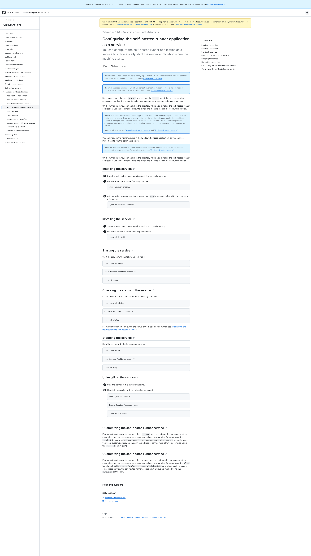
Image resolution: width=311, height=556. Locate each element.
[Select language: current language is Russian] (307, 12)
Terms (122, 517)
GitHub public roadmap (152, 78)
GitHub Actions (12, 24)
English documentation (216, 4)
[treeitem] (20, 33)
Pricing (145, 517)
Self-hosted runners (124, 32)
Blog (165, 517)
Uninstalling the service (119, 377)
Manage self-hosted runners (146, 32)
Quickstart (9, 34)
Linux (124, 66)
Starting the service (116, 250)
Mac (105, 66)
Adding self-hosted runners (162, 90)
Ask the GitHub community (115, 498)
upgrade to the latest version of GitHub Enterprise (132, 24)
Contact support (111, 501)
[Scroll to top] (305, 550)
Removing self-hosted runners (138, 130)
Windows (114, 66)
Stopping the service (117, 337)
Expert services (156, 517)
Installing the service (117, 169)
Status (137, 517)
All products (10, 20)
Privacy (130, 517)
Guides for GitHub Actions (15, 142)
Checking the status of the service (126, 290)
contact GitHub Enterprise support (188, 24)
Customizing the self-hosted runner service (133, 428)
